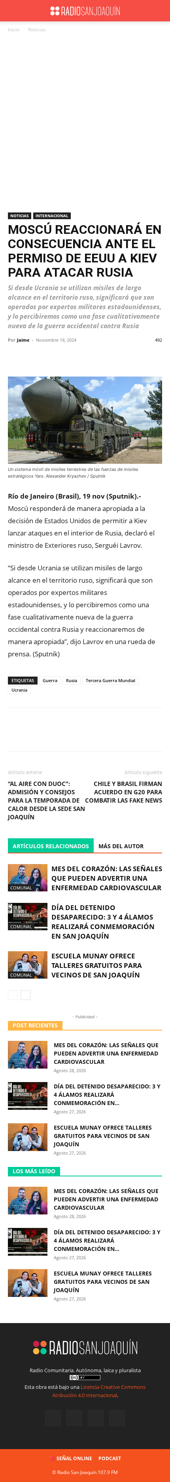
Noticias (37, 29)
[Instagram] (74, 1418)
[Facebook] (53, 1418)
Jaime (23, 340)
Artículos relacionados (51, 846)
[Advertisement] (85, 123)
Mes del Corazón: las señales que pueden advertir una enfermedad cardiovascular (106, 878)
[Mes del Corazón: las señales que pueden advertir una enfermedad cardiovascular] (27, 877)
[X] (96, 1418)
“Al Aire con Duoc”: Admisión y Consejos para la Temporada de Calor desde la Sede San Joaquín (46, 800)
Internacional (52, 215)
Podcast (109, 1458)
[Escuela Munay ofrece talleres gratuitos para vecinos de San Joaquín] (27, 965)
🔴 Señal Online (70, 1458)
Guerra (50, 680)
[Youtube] (117, 1418)
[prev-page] (13, 995)
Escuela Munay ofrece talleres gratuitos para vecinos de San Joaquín (96, 965)
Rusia (71, 680)
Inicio (13, 29)
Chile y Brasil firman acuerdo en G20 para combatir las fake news (123, 792)
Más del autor (121, 846)
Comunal (21, 888)
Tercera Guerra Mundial (110, 680)
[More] (148, 358)
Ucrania (19, 690)
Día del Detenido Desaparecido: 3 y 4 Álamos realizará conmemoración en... (107, 1094)
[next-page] (25, 995)
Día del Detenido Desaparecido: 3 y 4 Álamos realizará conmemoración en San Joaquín (103, 922)
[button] (13, 10)
